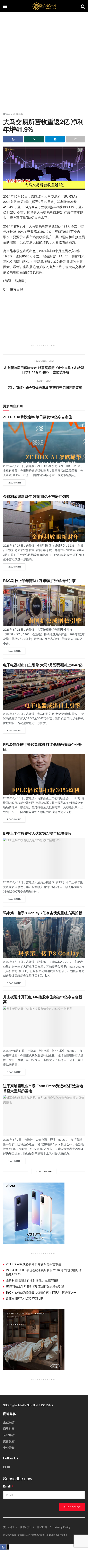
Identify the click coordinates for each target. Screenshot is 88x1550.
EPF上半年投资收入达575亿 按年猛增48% (37, 833)
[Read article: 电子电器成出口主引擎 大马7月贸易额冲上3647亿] (44, 689)
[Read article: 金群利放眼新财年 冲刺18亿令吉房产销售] (44, 521)
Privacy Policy (62, 1527)
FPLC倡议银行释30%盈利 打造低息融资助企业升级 (42, 747)
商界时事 (18, 114)
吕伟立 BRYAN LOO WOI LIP (24, 1298)
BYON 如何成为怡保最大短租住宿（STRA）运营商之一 (41, 1292)
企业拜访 (9, 1435)
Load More (44, 1171)
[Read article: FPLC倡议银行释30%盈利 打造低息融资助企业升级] (44, 774)
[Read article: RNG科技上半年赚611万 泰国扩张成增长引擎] (44, 605)
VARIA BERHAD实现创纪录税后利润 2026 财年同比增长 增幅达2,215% (43, 1272)
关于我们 (8, 1527)
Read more (16, 481)
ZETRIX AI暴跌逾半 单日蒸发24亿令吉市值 (37, 417)
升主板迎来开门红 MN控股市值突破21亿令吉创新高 (42, 999)
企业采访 (9, 1422)
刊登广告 (42, 1527)
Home (6, 114)
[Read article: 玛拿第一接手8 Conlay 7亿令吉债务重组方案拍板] (44, 937)
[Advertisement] (44, 60)
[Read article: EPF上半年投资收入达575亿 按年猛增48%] (44, 858)
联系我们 (25, 1527)
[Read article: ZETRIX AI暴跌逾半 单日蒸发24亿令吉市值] (44, 442)
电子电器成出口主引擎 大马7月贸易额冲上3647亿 (42, 665)
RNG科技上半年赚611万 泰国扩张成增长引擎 (39, 580)
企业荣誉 (9, 1447)
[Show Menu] (5, 6)
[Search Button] (83, 6)
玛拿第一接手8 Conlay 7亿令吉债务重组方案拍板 (42, 912)
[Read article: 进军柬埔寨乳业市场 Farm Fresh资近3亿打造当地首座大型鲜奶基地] (44, 1115)
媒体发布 (9, 1441)
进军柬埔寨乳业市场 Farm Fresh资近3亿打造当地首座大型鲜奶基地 (43, 1088)
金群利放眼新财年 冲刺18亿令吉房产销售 (36, 496)
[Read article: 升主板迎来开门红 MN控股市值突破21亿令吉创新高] (44, 1026)
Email (8, 1486)
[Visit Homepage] (44, 6)
